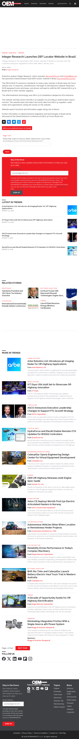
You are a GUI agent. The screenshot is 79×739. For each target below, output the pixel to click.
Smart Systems (33, 381)
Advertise (16, 733)
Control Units (33, 428)
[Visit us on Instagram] (30, 659)
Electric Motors (33, 545)
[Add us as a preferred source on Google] (24, 122)
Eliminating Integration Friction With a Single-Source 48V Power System (48, 623)
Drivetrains (6, 288)
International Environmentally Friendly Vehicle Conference (14, 305)
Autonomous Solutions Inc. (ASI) (44, 531)
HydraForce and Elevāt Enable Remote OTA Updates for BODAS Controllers (33, 247)
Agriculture (32, 405)
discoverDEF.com (53, 76)
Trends (21, 53)
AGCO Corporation (39, 414)
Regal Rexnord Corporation (42, 554)
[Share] (9, 122)
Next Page (22, 648)
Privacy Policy (19, 189)
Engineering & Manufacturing (38, 452)
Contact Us (54, 733)
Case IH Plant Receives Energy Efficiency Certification (50, 305)
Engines (30, 475)
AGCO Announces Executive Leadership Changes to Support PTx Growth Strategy (32, 234)
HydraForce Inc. (38, 438)
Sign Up (16, 192)
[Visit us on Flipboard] (25, 659)
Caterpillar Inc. (37, 461)
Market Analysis (9, 53)
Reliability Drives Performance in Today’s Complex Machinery (50, 549)
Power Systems (33, 498)
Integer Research (12, 70)
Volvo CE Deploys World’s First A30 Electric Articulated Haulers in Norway (51, 503)
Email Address (16, 169)
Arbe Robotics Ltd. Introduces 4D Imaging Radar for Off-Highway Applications (29, 207)
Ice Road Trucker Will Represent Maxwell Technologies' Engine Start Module (51, 293)
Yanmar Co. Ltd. (38, 484)
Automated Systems (35, 522)
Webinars (31, 618)
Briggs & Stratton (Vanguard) (43, 627)
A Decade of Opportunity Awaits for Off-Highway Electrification (49, 599)
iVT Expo (35, 391)
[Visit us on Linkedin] (15, 659)
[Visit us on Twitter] (9, 659)
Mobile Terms (61, 187)
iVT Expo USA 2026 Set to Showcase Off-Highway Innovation (27, 220)
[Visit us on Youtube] (20, 659)
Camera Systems (33, 358)
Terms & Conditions (41, 733)
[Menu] (75, 4)
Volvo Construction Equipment (43, 508)
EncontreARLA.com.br (66, 79)
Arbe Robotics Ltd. (39, 367)
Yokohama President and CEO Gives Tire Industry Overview (12, 293)
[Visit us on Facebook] (4, 659)
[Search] (70, 4)
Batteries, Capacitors (48, 288)
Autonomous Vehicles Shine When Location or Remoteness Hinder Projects (51, 526)
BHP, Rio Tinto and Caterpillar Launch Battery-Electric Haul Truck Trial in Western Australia (51, 574)
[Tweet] (19, 122)
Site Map (63, 733)
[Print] (4, 122)
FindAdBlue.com (70, 76)
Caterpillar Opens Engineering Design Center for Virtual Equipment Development (51, 456)
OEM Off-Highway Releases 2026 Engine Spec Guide (49, 479)
